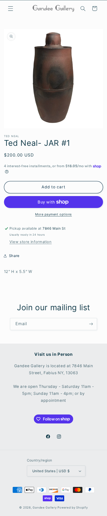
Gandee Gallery (44, 507)
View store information (30, 242)
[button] (10, 8)
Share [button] (14, 256)
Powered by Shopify (72, 507)
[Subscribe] (91, 324)
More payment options (53, 214)
